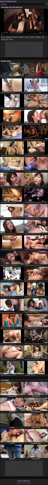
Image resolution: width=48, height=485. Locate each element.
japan (27, 37)
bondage (38, 37)
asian (4, 37)
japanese (21, 37)
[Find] (46, 4)
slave (12, 39)
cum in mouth (5, 39)
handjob (32, 37)
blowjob (15, 37)
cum (43, 37)
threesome (9, 37)
